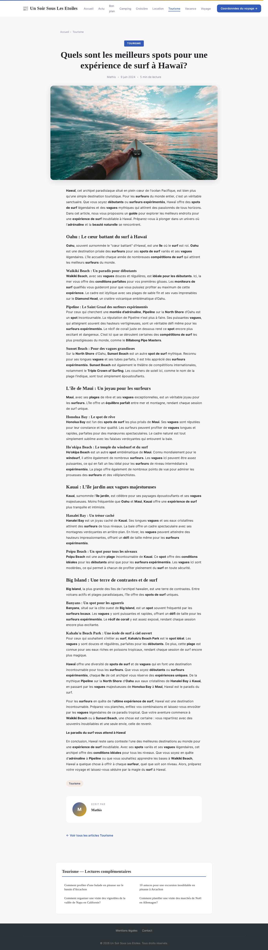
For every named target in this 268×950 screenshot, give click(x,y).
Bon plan (112, 8)
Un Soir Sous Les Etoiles (50, 8)
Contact (147, 930)
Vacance (190, 8)
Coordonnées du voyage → (239, 8)
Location (158, 8)
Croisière (142, 8)
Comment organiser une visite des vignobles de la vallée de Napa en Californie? (94, 900)
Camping (125, 8)
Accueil (89, 8)
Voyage (206, 8)
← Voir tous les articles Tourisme (89, 835)
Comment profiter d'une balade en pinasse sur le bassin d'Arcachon (93, 887)
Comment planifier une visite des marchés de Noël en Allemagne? (170, 900)
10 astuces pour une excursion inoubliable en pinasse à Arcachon (167, 887)
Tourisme (174, 8)
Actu (101, 8)
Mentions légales (126, 930)
